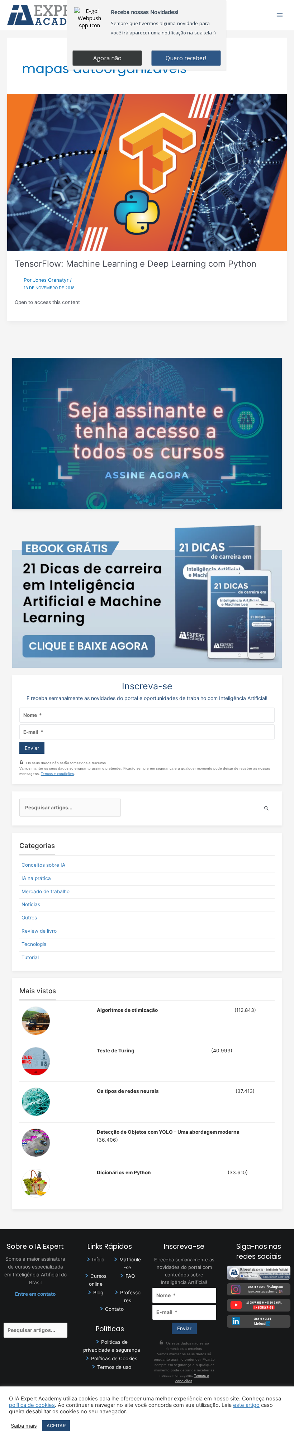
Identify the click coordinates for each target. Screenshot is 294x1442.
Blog (98, 1292)
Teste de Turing (115, 1050)
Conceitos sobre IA (43, 865)
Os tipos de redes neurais (128, 1091)
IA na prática (36, 878)
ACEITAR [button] (56, 1425)
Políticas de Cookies (114, 1358)
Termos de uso (114, 1367)
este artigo (246, 1405)
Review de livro (39, 931)
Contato (114, 1309)
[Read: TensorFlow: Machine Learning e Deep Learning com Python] (147, 172)
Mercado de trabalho (46, 891)
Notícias (31, 904)
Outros (29, 917)
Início (98, 1259)
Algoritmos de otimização (127, 1010)
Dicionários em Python (124, 1172)
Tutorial (30, 957)
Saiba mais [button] (24, 1426)
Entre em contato (35, 1294)
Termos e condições (57, 774)
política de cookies (32, 1405)
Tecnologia (34, 944)
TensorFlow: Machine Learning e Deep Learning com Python (135, 263)
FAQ (130, 1276)
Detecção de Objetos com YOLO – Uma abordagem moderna (168, 1132)
